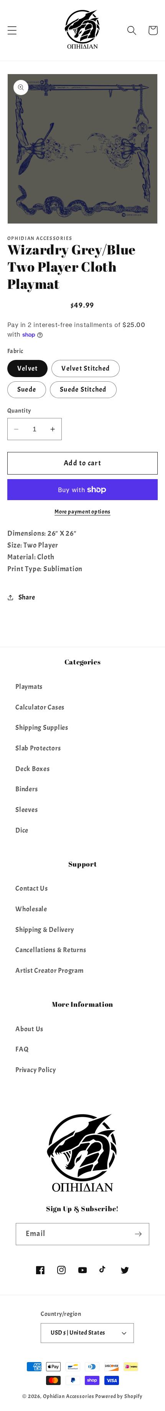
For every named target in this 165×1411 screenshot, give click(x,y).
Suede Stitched (83, 389)
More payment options (82, 511)
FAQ (21, 1049)
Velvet (27, 368)
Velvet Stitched (85, 368)
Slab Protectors (38, 748)
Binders (26, 789)
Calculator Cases (39, 707)
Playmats (29, 686)
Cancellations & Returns (50, 950)
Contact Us (31, 888)
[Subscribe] (138, 1234)
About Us (29, 1029)
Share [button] (26, 597)
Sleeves (26, 809)
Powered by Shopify (119, 1396)
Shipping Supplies (41, 727)
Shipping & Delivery (44, 929)
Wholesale (31, 909)
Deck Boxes (32, 769)
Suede (26, 389)
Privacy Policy (35, 1070)
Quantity (19, 411)
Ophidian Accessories (68, 1396)
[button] (12, 30)
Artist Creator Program (49, 970)
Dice (21, 830)
